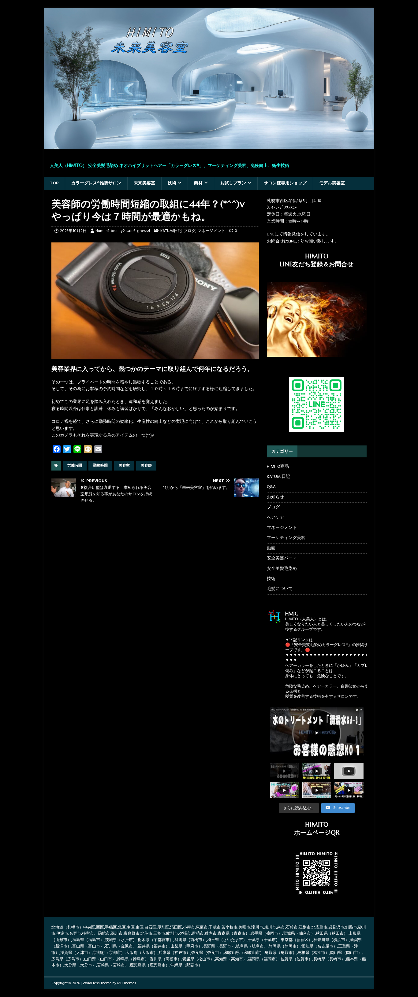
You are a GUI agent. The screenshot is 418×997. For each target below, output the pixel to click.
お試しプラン (233, 183)
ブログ (190, 231)
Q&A (271, 486)
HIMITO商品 (278, 466)
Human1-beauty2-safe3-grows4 (122, 231)
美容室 (124, 466)
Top (54, 183)
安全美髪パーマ (282, 558)
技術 (172, 183)
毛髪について (280, 589)
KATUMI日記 (171, 231)
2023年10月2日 (73, 231)
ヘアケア (275, 517)
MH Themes (126, 983)
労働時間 (74, 466)
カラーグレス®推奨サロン (96, 183)
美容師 (146, 466)
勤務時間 (100, 466)
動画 (271, 548)
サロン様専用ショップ (285, 183)
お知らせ (275, 497)
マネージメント (211, 231)
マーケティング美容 (286, 537)
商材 (198, 183)
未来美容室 (144, 183)
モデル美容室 (332, 183)
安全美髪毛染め (282, 568)
